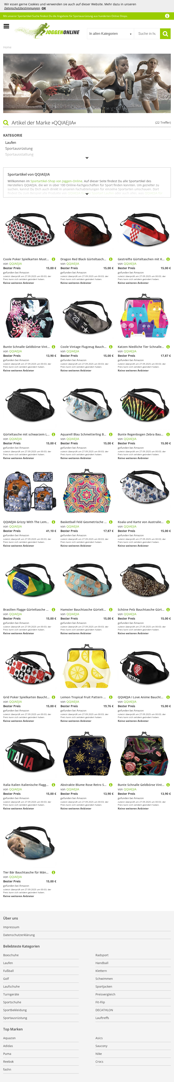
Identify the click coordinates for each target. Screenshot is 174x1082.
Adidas (8, 1046)
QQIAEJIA (15, 264)
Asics (99, 1038)
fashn (7, 1069)
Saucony (101, 1046)
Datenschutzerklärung (19, 935)
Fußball (8, 971)
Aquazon (9, 1038)
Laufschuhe (11, 986)
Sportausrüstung (15, 1018)
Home (7, 47)
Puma (7, 1054)
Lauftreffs (102, 1018)
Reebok (8, 1062)
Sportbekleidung (15, 1010)
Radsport (101, 955)
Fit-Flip (100, 1002)
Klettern (101, 971)
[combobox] (110, 33)
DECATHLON (104, 1010)
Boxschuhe (11, 955)
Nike (98, 1054)
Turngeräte (11, 994)
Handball (101, 963)
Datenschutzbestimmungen (22, 8)
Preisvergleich (105, 994)
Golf (6, 979)
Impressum (11, 927)
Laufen (8, 963)
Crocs (99, 1062)
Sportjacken (103, 986)
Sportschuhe (12, 1002)
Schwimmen (104, 979)
